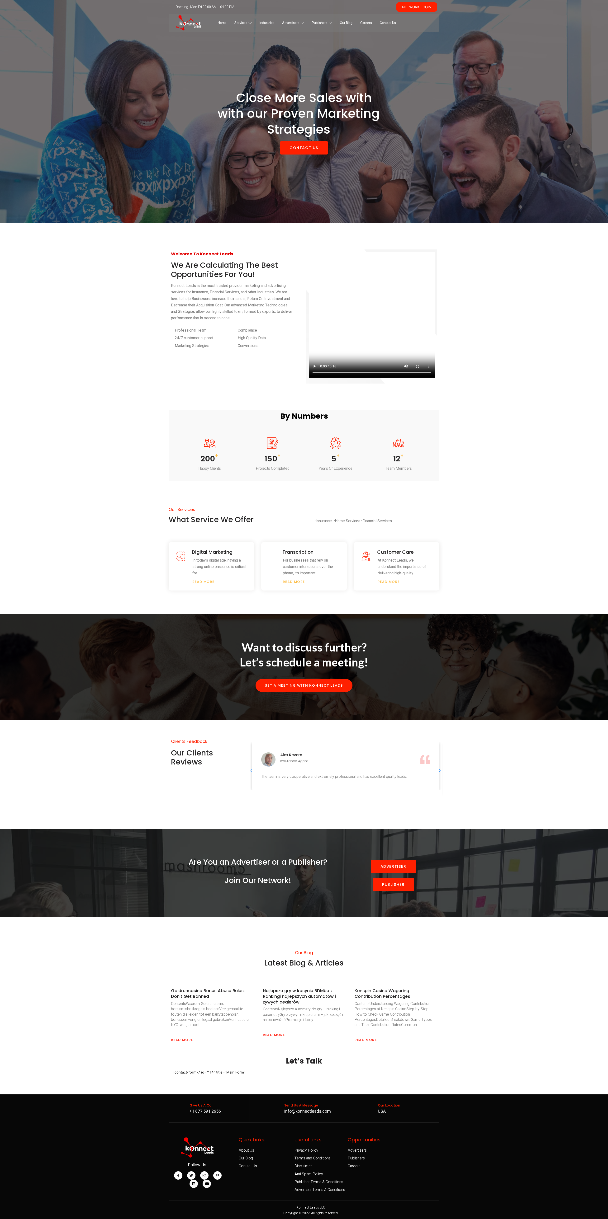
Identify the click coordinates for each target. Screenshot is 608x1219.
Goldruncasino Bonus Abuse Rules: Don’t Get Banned (208, 993)
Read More (182, 1039)
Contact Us (388, 22)
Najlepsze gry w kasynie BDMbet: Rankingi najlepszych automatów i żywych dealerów (299, 996)
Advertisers (290, 22)
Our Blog (346, 22)
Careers (366, 22)
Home (222, 22)
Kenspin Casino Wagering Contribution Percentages (382, 993)
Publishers (320, 22)
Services (240, 22)
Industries (267, 22)
